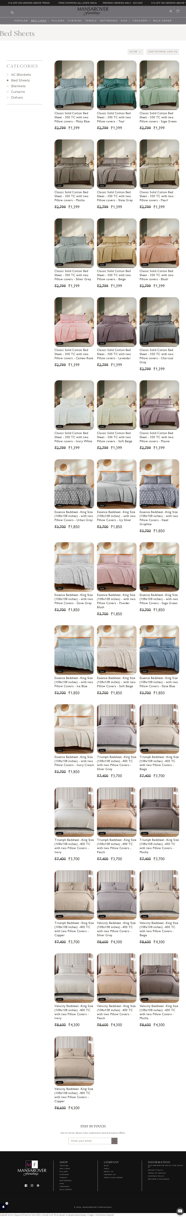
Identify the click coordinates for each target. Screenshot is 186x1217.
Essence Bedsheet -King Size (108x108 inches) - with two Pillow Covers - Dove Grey (73, 599)
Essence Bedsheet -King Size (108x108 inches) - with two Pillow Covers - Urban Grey (73, 516)
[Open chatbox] (180, 1211)
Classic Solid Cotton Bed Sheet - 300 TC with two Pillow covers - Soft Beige (114, 437)
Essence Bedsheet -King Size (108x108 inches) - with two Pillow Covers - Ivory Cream (74, 761)
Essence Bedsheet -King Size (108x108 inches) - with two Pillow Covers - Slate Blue (159, 682)
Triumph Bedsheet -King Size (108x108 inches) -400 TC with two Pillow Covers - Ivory (74, 846)
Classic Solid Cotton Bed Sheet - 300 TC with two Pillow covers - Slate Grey (115, 196)
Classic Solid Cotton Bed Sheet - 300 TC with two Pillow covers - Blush (157, 275)
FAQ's (106, 1168)
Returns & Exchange (158, 1179)
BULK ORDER (66, 1189)
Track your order (113, 1177)
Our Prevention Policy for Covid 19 (165, 1166)
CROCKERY (64, 1186)
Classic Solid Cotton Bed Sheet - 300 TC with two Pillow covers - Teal (114, 117)
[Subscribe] (114, 1141)
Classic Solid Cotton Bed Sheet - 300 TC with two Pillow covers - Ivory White (73, 437)
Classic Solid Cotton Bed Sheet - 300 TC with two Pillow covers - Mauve (157, 437)
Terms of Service (157, 1173)
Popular (64, 1165)
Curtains (18, 92)
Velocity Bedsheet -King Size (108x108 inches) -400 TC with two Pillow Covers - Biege (159, 929)
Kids (62, 1183)
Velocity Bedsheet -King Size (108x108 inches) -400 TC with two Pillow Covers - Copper (73, 1095)
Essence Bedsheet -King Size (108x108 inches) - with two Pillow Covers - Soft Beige (116, 682)
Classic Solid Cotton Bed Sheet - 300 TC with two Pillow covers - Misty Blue (72, 117)
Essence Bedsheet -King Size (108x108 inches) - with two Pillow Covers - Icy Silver (116, 516)
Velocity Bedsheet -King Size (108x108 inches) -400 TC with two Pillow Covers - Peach (116, 1012)
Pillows (64, 1171)
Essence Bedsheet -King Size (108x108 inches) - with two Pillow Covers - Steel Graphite (159, 518)
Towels (63, 1177)
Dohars (17, 97)
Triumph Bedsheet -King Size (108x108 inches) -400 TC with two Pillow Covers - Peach (116, 846)
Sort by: (153, 52)
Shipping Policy (156, 1176)
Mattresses (66, 1180)
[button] (40, 20)
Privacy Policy (155, 1170)
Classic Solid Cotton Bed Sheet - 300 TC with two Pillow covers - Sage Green (158, 117)
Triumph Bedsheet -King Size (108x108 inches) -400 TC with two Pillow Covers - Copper (74, 929)
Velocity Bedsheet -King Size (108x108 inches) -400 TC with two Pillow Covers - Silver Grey (116, 929)
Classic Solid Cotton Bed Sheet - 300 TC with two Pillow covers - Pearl (157, 196)
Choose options (74, 101)
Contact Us (110, 1174)
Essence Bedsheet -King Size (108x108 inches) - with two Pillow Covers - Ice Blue (73, 682)
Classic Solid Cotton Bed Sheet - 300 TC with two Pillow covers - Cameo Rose (73, 354)
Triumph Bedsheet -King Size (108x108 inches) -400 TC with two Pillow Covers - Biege (159, 763)
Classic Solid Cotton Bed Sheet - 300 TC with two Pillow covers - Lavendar (114, 354)
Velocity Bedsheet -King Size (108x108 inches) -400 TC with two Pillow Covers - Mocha (159, 1012)
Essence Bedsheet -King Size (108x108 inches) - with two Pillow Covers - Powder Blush (116, 601)
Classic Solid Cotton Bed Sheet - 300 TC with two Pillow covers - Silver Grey (72, 275)
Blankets (18, 86)
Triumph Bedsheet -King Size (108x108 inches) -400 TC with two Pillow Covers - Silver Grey (116, 763)
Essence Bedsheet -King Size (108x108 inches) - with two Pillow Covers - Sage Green (159, 599)
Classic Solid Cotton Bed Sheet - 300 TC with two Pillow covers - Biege (114, 275)
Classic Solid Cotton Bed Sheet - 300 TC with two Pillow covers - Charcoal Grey (157, 356)
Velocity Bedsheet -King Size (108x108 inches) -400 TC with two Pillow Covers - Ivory (73, 1012)
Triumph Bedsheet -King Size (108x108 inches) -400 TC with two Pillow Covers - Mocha (159, 846)
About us (108, 1171)
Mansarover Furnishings (97, 1207)
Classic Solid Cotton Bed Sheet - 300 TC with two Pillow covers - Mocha (71, 196)
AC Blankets (21, 75)
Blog (106, 1165)
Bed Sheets (20, 80)
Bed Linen (65, 1168)
